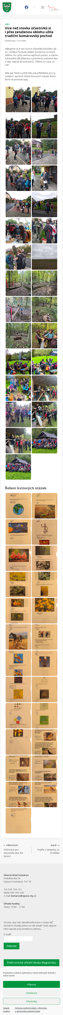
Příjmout (31, 984)
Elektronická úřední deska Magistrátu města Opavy (31, 965)
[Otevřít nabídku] (42, 7)
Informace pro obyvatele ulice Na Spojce (13, 851)
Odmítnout (31, 992)
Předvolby (31, 1001)
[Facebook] (26, 7)
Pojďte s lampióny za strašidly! (48, 849)
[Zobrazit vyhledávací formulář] (34, 7)
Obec (7, 24)
